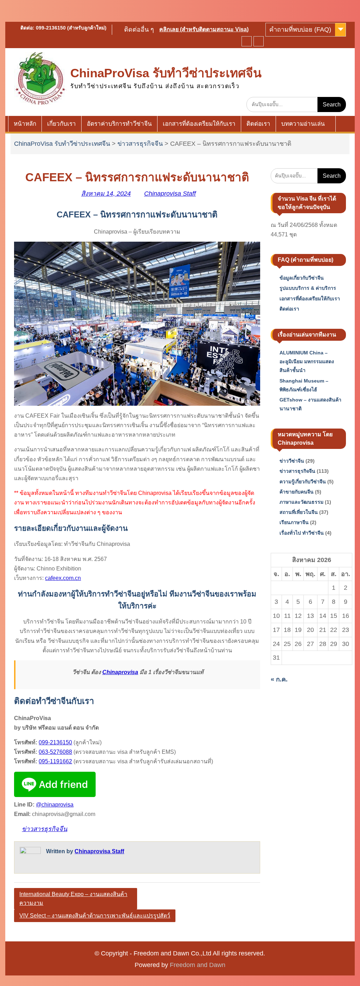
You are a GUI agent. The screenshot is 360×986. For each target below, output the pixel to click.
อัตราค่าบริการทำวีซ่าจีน (119, 123)
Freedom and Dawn (197, 964)
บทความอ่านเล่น (303, 123)
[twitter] (258, 41)
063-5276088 (55, 752)
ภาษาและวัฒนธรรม (301, 502)
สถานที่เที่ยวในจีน (298, 512)
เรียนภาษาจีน (294, 522)
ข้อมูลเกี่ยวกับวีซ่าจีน (301, 278)
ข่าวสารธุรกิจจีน (140, 143)
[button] (137, 447)
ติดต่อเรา (258, 123)
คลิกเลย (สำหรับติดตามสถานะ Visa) (204, 29)
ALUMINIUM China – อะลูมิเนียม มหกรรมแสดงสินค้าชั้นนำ (306, 361)
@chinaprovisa (54, 805)
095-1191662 (55, 761)
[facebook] (247, 41)
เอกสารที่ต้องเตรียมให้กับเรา (199, 123)
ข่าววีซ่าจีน (291, 461)
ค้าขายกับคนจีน (296, 492)
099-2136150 (55, 742)
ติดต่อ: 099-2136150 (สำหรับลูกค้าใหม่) (63, 28)
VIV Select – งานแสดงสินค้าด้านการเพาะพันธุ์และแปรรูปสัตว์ (94, 916)
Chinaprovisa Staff (170, 193)
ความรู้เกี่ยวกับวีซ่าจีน (302, 481)
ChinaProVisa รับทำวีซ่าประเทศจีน (166, 73)
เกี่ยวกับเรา (61, 123)
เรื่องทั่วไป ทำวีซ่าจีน (301, 533)
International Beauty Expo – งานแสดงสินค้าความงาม (73, 898)
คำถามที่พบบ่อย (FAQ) (300, 29)
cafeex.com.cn (63, 578)
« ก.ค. (279, 679)
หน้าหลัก (25, 123)
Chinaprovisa (120, 672)
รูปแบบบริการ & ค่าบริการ (307, 288)
